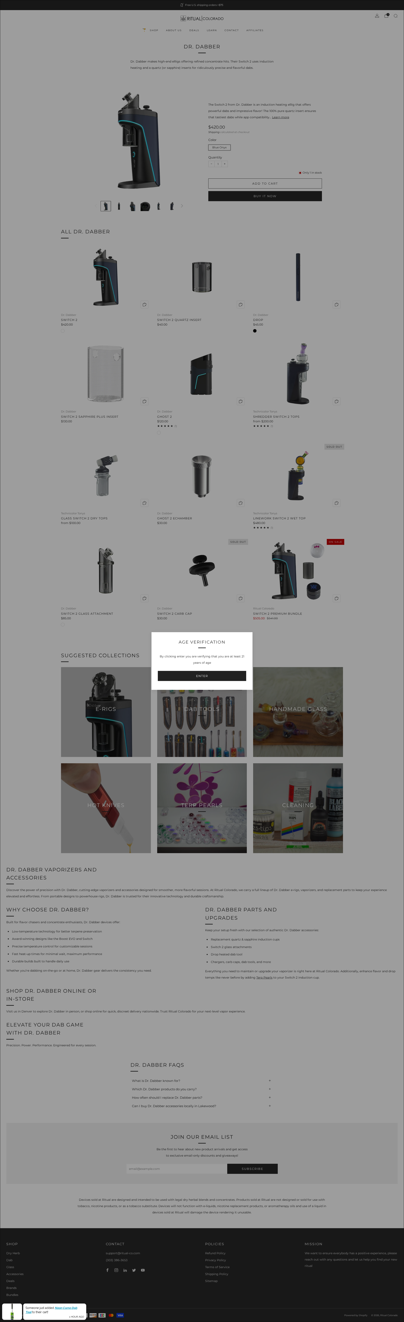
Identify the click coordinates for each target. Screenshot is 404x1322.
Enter (202, 676)
